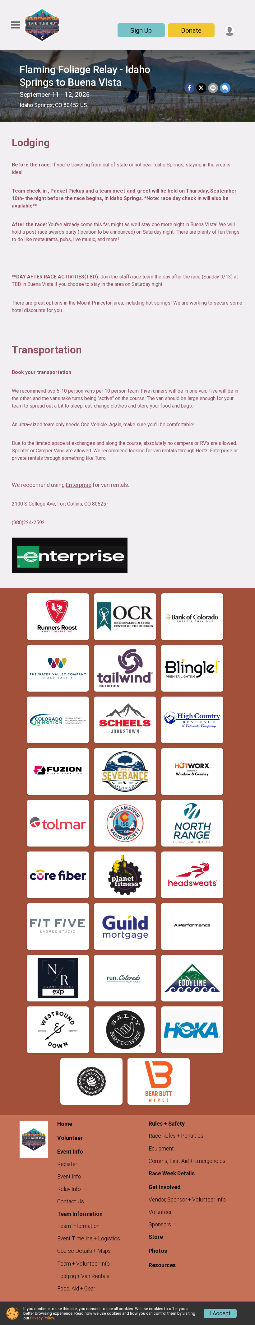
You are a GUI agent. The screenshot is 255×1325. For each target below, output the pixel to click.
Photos (158, 1251)
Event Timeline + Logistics (88, 1238)
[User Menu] (229, 30)
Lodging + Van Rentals (83, 1276)
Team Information (78, 1226)
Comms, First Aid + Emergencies (187, 1161)
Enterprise (78, 485)
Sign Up (141, 30)
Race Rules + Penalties (176, 1136)
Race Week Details (172, 1173)
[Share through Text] (225, 88)
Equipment (161, 1148)
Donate (191, 30)
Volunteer (70, 1138)
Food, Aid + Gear (76, 1288)
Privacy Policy (42, 1318)
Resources (162, 1265)
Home (64, 1124)
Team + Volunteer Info (83, 1264)
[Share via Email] (213, 88)
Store (156, 1237)
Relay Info (69, 1189)
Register (67, 1164)
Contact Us (70, 1201)
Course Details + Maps (84, 1251)
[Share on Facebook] (189, 88)
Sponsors (160, 1224)
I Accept (220, 1313)
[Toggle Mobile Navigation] (15, 25)
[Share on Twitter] (201, 88)
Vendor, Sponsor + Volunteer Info (187, 1200)
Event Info (69, 1176)
